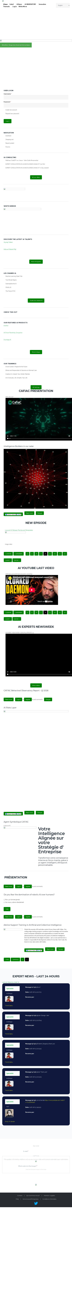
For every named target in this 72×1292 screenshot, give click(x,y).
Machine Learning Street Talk (14, 276)
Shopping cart (10, 139)
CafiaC (11, 4)
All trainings (36, 387)
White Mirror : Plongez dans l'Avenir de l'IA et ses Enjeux (16, 45)
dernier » (17, 560)
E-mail (25, 1151)
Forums (8, 147)
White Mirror (23, 6)
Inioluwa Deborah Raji (10, 249)
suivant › (7, 560)
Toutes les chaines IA (36, 300)
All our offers (36, 177)
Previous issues (36, 1183)
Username (8, 94)
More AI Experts (36, 261)
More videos (36, 685)
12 (64, 554)
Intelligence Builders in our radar (19, 446)
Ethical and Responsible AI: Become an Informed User (21, 370)
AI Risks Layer (10, 707)
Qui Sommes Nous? (33, 1195)
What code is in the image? (27, 1166)
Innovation (42, 4)
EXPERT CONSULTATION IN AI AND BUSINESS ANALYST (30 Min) (25, 164)
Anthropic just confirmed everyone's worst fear (19, 574)
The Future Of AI (10, 291)
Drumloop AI (7, 339)
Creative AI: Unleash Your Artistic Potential (18, 374)
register (28, 699)
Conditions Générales (49, 1199)
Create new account (11, 110)
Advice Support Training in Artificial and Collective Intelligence (33, 925)
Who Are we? (9, 397)
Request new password (12, 113)
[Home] (3, 1)
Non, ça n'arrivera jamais (12, 899)
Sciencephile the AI (11, 283)
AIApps (5, 4)
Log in (19, 699)
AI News (19, 4)
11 (59, 554)
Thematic (6, 6)
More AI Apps (36, 352)
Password (7, 102)
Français (39, 513)
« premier (8, 554)
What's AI (8, 287)
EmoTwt (6, 325)
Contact (19, 1195)
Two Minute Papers (11, 280)
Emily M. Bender (10, 1121)
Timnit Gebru (9, 1005)
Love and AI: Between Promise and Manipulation (19, 530)
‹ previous (15, 959)
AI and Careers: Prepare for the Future (16, 366)
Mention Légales (49, 1195)
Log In (15, 6)
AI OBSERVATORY (30, 4)
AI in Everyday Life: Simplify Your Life (16, 378)
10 (55, 554)
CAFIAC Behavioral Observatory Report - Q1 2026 (26, 690)
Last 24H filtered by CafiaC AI (10, 982)
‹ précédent (18, 554)
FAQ (17, 1199)
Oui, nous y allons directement (14, 902)
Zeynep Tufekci (8, 242)
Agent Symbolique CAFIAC (16, 822)
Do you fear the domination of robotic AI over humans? (29, 894)
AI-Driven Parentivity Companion (13, 332)
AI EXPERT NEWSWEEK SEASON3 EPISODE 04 (20, 632)
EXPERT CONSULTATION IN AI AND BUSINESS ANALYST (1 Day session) (27, 168)
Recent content (10, 143)
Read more (30, 513)
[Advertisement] (36, 23)
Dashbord (8, 136)
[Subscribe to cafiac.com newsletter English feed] (36, 1185)
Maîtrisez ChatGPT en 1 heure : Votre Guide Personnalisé (22, 160)
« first (7, 959)
